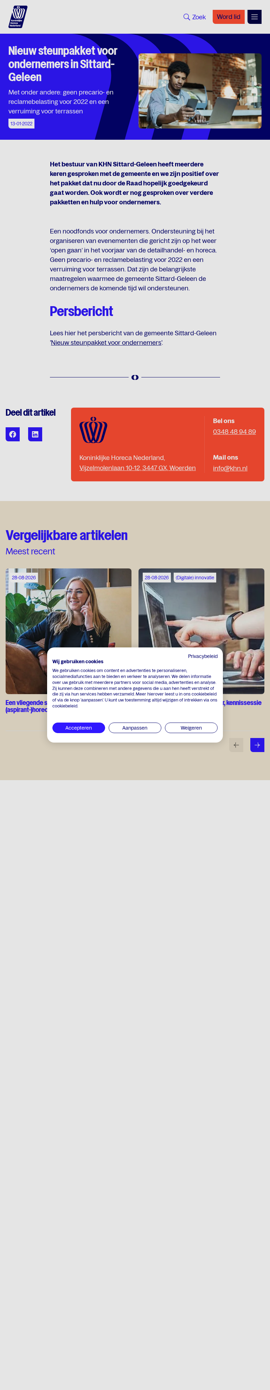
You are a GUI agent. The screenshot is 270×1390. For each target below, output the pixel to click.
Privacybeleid (203, 656)
